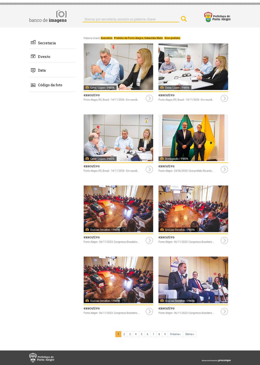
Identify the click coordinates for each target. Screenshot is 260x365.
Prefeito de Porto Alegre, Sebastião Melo (138, 38)
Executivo (106, 38)
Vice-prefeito (172, 38)
